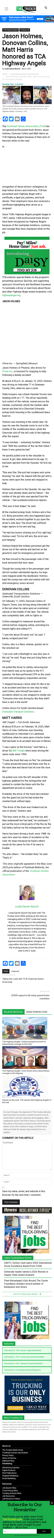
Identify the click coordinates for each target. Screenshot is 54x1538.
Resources (7, 1484)
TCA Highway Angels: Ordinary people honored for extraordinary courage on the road (24, 1043)
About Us (6, 1446)
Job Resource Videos (11, 1499)
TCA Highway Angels (10, 30)
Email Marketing (9, 1478)
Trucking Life (24, 30)
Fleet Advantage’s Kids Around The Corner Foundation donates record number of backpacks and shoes (26, 1283)
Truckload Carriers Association (15, 1453)
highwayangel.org (11, 295)
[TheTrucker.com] (25, 9)
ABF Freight (18, 750)
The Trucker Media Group (12, 1450)
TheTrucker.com (12, 1519)
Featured (15, 971)
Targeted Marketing (10, 1476)
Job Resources (8, 1496)
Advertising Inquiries (10, 1468)
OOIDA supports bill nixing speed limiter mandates (30, 997)
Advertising (7, 1463)
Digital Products (8, 1470)
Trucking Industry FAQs (11, 1493)
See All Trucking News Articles (25, 1294)
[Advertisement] (27, 333)
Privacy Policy (8, 1455)
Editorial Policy (8, 1461)
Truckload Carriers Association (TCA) (26, 126)
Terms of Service (9, 1458)
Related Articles (13, 1012)
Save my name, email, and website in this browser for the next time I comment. (23, 1193)
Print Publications (9, 1473)
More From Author (36, 1012)
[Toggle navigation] (6, 9)
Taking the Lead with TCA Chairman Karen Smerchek (23, 980)
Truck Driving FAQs (10, 1491)
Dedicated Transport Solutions (18, 711)
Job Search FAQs (9, 1488)
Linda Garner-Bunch (12, 69)
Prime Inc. (7, 371)
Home (4, 74)
